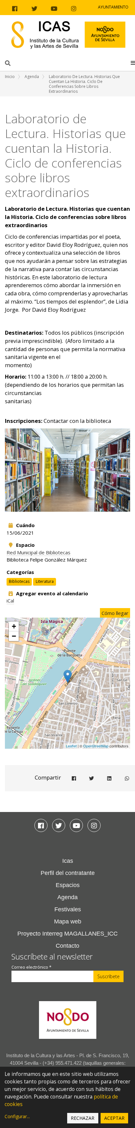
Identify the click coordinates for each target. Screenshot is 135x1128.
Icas (67, 861)
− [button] (14, 636)
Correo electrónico (31, 967)
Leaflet (71, 745)
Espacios (68, 885)
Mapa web (67, 921)
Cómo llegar (115, 613)
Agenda (32, 76)
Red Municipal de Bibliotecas (38, 552)
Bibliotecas (19, 581)
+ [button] (14, 626)
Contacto (67, 945)
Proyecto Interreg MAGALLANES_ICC (67, 933)
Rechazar (82, 1118)
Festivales (67, 909)
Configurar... (17, 1116)
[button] (133, 62)
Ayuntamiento (113, 7)
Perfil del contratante (68, 873)
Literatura (45, 581)
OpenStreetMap (95, 745)
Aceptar (114, 1118)
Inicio (10, 76)
